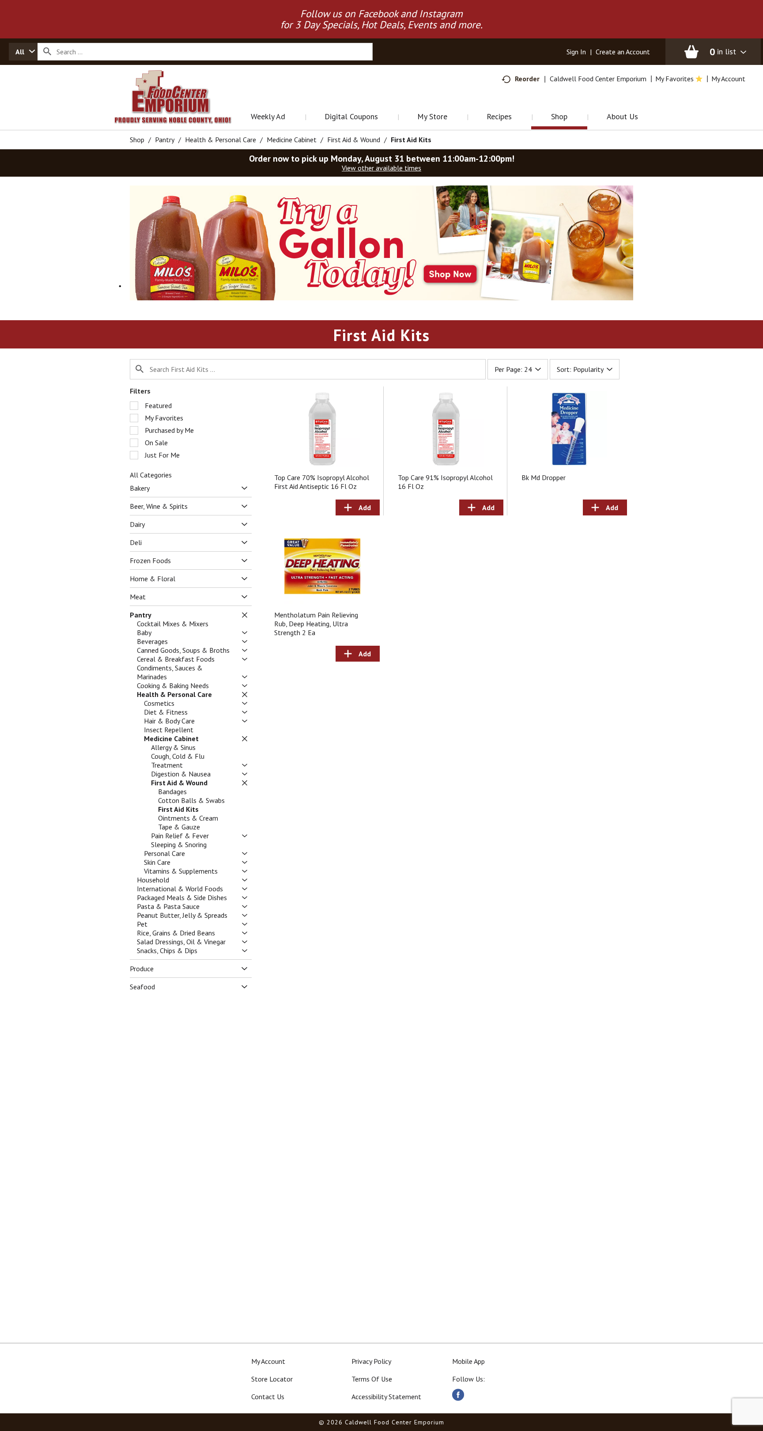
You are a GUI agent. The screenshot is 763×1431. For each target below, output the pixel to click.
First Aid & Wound (353, 139)
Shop (137, 139)
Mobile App (468, 1361)
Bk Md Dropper (543, 477)
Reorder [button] (527, 78)
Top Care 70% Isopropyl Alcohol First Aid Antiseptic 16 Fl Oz (321, 482)
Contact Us (267, 1396)
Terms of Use (371, 1378)
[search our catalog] (47, 52)
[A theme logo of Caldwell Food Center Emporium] (181, 108)
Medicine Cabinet (292, 139)
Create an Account (623, 51)
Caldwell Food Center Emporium (598, 78)
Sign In (576, 51)
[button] (381, 242)
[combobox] (23, 52)
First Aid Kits (411, 139)
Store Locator (272, 1378)
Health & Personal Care (220, 139)
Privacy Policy (371, 1361)
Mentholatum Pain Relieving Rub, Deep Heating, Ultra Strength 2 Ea (316, 623)
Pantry (164, 139)
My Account (268, 1361)
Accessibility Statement (386, 1396)
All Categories (151, 474)
